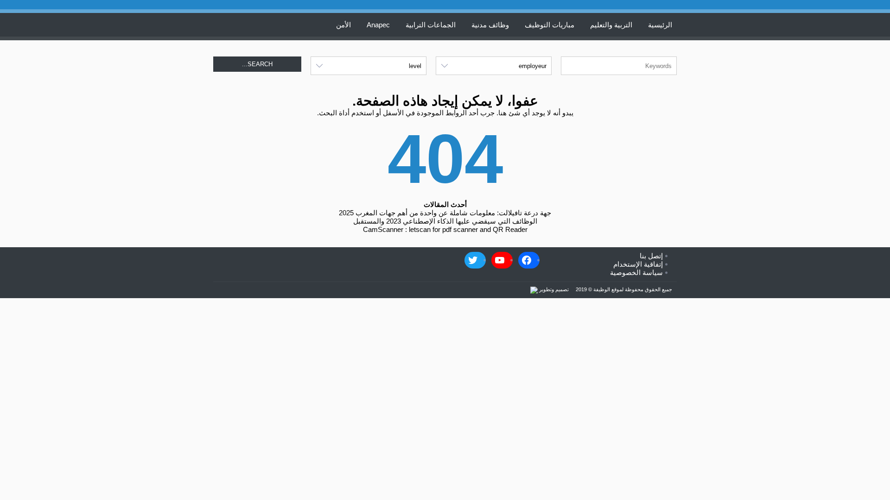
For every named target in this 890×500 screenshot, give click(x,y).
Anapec (378, 25)
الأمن (343, 25)
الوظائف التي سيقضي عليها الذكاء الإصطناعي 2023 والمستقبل (445, 221)
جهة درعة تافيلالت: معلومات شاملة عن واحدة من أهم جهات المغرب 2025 (445, 213)
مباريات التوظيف (549, 25)
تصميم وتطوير (553, 289)
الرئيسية (660, 25)
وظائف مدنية (490, 25)
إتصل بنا (651, 256)
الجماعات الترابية (431, 25)
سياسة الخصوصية (636, 272)
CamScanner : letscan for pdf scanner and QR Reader (445, 229)
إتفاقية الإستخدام (638, 264)
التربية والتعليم (611, 25)
